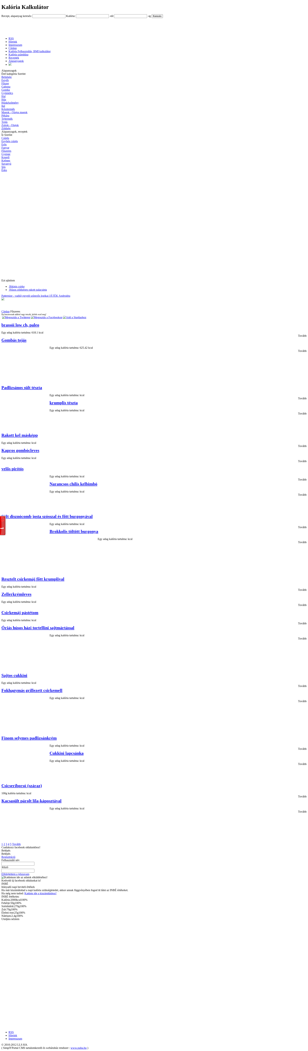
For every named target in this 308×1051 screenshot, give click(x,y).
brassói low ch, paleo (20, 325)
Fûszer (5, 83)
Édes (4, 170)
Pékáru (5, 115)
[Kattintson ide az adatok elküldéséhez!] (24, 877)
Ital (3, 105)
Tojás (4, 121)
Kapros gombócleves (20, 450)
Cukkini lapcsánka (67, 753)
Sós (3, 166)
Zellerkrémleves (16, 594)
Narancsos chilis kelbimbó (73, 484)
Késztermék (8, 109)
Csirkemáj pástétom (19, 612)
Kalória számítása (18, 54)
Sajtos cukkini (14, 675)
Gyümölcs (7, 93)
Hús (3, 99)
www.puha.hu (79, 1047)
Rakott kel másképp (19, 435)
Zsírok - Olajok (10, 125)
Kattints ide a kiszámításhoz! (40, 893)
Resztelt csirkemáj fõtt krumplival (32, 579)
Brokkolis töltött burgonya (74, 531)
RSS (11, 38)
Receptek (14, 57)
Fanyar (5, 147)
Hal (3, 96)
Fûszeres (6, 150)
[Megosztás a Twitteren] (16, 317)
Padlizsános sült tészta (21, 387)
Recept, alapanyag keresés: (16, 15)
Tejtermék (7, 118)
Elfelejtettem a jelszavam (15, 874)
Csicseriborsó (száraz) (21, 785)
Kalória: (71, 15)
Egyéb (5, 80)
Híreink (13, 41)
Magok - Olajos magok (14, 112)
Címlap (13, 48)
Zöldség (6, 128)
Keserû (5, 157)
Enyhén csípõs (9, 141)
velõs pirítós (12, 468)
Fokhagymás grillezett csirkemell (31, 690)
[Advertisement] (66, 26)
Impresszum (15, 44)
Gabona (5, 86)
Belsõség (6, 77)
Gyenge (5, 154)
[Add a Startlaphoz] (74, 317)
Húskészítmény (10, 102)
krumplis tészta (64, 402)
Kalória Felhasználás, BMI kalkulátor (30, 51)
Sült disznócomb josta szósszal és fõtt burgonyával (47, 516)
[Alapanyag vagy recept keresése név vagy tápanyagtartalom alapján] (10, 64)
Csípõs (5, 138)
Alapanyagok (16, 60)
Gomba (5, 89)
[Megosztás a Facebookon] (46, 317)
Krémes (5, 160)
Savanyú (6, 163)
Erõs (4, 144)
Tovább (302, 335)
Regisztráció (8, 856)
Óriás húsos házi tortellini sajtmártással (37, 627)
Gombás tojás (13, 340)
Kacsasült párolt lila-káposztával (31, 801)
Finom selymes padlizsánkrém (29, 738)
